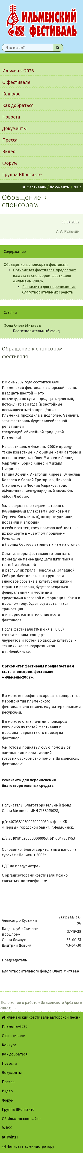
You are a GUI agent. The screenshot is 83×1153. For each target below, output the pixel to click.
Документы (14, 128)
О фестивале (16, 82)
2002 (77, 187)
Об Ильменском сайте (21, 1119)
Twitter (11, 1137)
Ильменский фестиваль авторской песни (41, 21)
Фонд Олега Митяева (22, 325)
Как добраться (18, 105)
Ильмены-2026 (18, 71)
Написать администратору (30, 1146)
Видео (8, 151)
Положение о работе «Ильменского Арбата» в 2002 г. (41, 1005)
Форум (9, 163)
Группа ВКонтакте (22, 174)
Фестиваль (36, 187)
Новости (11, 117)
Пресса (10, 140)
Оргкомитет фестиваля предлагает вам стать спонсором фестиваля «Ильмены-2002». (44, 275)
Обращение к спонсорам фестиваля (36, 264)
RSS (8, 1128)
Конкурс (11, 94)
